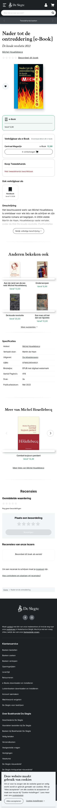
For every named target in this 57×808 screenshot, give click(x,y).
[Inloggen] (46, 5)
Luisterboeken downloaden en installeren (20, 688)
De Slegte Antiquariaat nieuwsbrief (17, 769)
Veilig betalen (8, 736)
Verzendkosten (8, 742)
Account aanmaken (10, 694)
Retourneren (7, 677)
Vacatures (6, 758)
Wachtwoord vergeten (11, 699)
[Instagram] (31, 617)
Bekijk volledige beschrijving (27, 231)
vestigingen (11, 629)
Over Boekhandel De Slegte (16, 713)
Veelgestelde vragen (31, 632)
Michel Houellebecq (12, 52)
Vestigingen (7, 753)
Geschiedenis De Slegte (12, 720)
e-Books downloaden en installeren (17, 683)
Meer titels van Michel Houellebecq (28, 468)
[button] (4, 20)
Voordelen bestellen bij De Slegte (16, 725)
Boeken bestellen (9, 650)
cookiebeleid (17, 795)
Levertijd (6, 672)
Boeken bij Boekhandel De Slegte (16, 731)
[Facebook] (25, 617)
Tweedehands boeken (28, 21)
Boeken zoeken (9, 655)
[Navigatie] (4, 5)
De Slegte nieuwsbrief (11, 764)
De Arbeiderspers (30, 357)
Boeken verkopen (9, 661)
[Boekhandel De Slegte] (16, 5)
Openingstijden (8, 666)
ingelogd (40, 569)
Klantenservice (10, 643)
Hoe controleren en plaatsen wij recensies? (21, 575)
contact (10, 627)
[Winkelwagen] (52, 5)
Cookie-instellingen (34, 801)
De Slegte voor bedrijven (13, 705)
